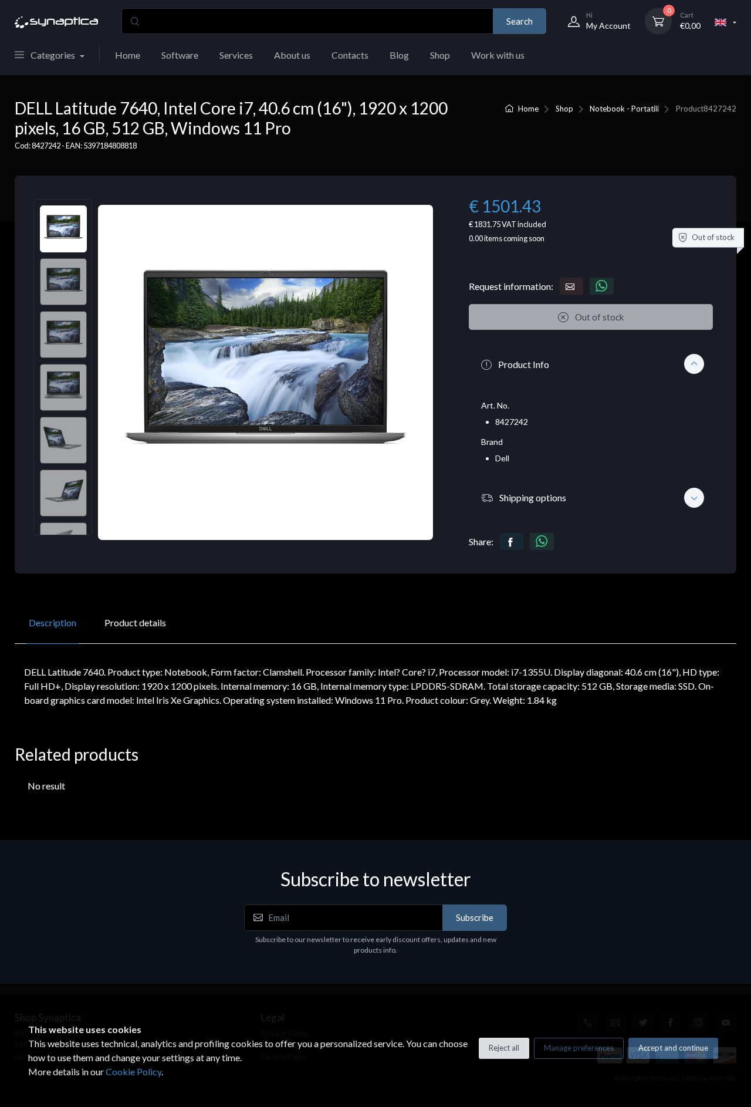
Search (519, 21)
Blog (399, 54)
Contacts (349, 54)
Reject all (504, 1047)
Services (236, 54)
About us (292, 54)
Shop (440, 54)
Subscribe (474, 917)
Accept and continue (673, 1047)
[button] (590, 364)
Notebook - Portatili (624, 108)
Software (179, 54)
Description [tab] (52, 622)
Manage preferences (579, 1047)
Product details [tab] (135, 622)
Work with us (498, 54)
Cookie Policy (133, 1071)
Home (127, 54)
